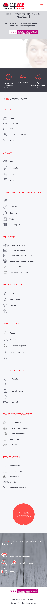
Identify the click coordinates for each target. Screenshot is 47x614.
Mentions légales (18, 600)
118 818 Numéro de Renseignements (13, 5)
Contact (30, 600)
